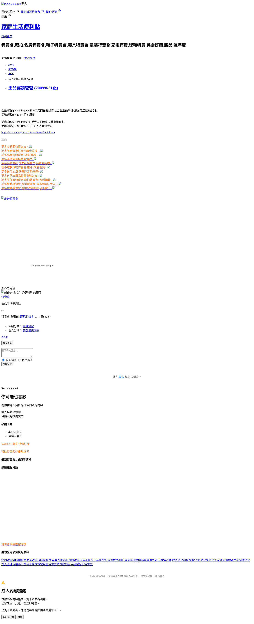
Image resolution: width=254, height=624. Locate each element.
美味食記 (28, 326)
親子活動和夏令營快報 (186, 560)
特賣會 (5, 296)
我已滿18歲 (8, 617)
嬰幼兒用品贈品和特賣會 (77, 564)
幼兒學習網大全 (210, 560)
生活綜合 (29, 58)
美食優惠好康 (31, 330)
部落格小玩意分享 (21, 564)
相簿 (11, 65)
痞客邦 (23, 316)
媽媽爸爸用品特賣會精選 (47, 564)
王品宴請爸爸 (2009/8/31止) (33, 88)
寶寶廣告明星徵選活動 (157, 560)
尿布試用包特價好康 (38, 560)
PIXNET (101, 576)
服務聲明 (159, 576)
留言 (31, 316)
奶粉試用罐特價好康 (13, 560)
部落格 (12, 69)
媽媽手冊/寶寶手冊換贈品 (128, 560)
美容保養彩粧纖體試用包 (67, 560)
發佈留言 (7, 364)
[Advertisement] (41, 99)
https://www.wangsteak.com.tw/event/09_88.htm (28, 132)
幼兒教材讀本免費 (231, 560)
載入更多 (7, 343)
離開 (20, 617)
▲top (4, 336)
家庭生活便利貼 (20, 27)
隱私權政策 (146, 576)
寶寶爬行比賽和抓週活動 (97, 560)
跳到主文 (6, 36)
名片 (11, 73)
